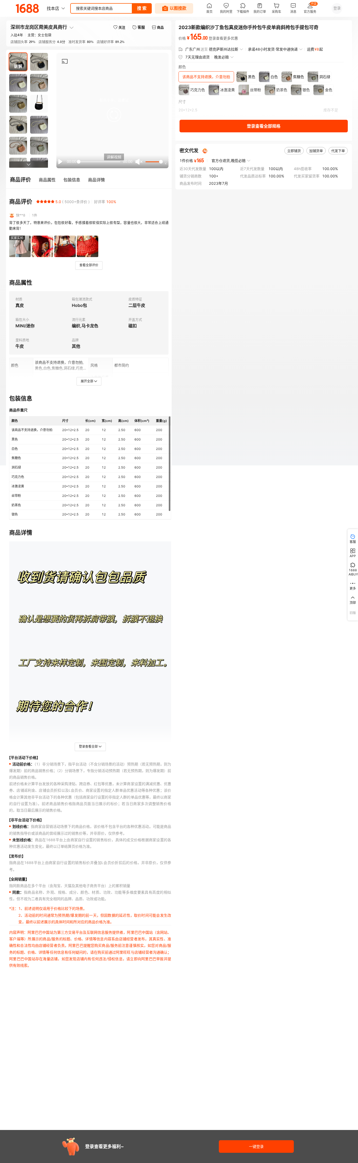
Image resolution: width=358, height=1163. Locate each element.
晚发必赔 (221, 57)
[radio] (38, 201)
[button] (114, 115)
